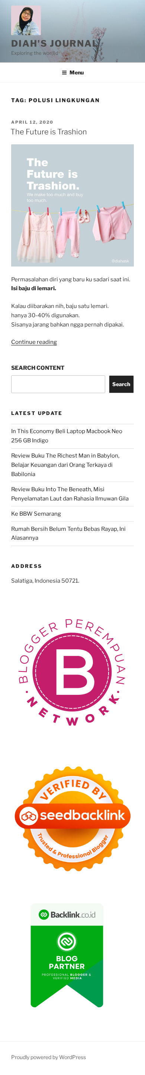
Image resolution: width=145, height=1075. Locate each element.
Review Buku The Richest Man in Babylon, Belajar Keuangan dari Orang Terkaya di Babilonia (65, 465)
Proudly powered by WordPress (48, 1057)
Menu (77, 72)
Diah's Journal (55, 43)
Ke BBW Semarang (36, 513)
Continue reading (34, 342)
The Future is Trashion (48, 131)
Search (121, 384)
